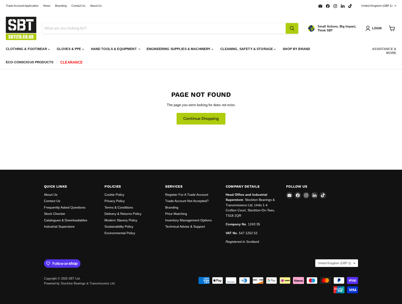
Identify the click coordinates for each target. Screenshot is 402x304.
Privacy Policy (114, 201)
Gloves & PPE (69, 49)
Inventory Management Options (188, 220)
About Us (96, 5)
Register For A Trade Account (186, 194)
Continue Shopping (201, 118)
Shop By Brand (296, 49)
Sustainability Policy (118, 226)
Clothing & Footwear (27, 49)
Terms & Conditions (118, 207)
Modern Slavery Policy (120, 220)
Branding (61, 5)
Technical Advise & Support (185, 226)
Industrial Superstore (59, 226)
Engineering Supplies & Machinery (179, 49)
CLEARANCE (71, 62)
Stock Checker (54, 214)
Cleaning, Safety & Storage (247, 49)
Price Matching (176, 214)
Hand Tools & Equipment (114, 49)
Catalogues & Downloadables (65, 220)
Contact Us (78, 5)
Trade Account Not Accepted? (187, 201)
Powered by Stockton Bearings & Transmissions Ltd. (79, 283)
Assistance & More (384, 51)
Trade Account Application (22, 5)
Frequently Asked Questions (64, 207)
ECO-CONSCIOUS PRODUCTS (29, 62)
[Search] (292, 28)
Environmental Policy (119, 233)
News (46, 5)
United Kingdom (376, 5)
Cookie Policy (114, 194)
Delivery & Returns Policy (122, 214)
